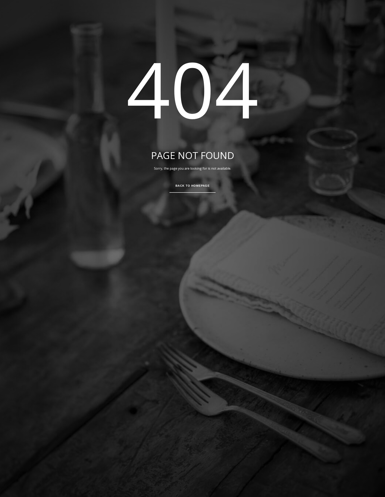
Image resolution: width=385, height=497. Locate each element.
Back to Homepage (192, 185)
